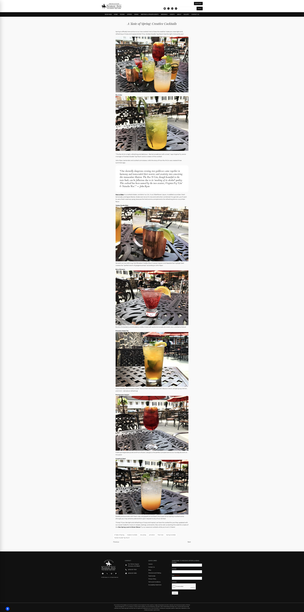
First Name (174, 562)
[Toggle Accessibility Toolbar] (8, 609)
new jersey (143, 535)
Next (189, 542)
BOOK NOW (198, 3)
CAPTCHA (174, 582)
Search (199, 8)
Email (175, 575)
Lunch (128, 527)
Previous (116, 542)
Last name (174, 568)
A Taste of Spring (119, 535)
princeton (152, 535)
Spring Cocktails (171, 535)
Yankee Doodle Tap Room (122, 538)
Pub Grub (160, 535)
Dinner (133, 527)
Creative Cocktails (132, 535)
